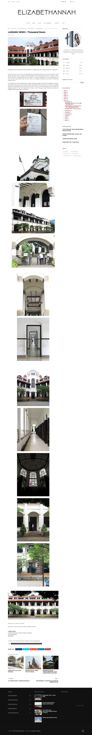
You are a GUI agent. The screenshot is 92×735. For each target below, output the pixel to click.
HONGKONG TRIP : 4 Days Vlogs (71, 142)
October (67, 112)
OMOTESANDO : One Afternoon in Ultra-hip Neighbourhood (73, 106)
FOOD (39, 23)
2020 (65, 95)
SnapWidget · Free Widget (80, 705)
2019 (65, 97)
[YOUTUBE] (65, 1)
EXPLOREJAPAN (66, 153)
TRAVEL (57, 23)
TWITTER (74, 73)
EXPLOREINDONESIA (30, 28)
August (67, 115)
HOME (9, 1)
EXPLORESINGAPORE (67, 155)
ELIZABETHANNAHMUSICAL (13, 712)
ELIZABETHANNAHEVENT (13, 700)
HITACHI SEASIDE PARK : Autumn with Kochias (48, 703)
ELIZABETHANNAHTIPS (12, 708)
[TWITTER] (63, 1)
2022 (65, 94)
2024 (65, 90)
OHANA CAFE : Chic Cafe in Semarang (14, 671)
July (66, 117)
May (66, 120)
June (66, 118)
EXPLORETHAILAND (77, 155)
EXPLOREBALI (66, 151)
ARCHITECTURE (14, 28)
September (68, 114)
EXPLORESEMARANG (39, 28)
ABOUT (13, 1)
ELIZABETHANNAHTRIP (22, 28)
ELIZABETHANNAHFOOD (12, 704)
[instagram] (82, 731)
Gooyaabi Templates (36, 731)
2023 (65, 92)
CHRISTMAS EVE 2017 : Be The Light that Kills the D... (73, 103)
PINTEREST (74, 65)
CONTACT (18, 1)
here (73, 53)
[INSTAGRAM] (61, 1)
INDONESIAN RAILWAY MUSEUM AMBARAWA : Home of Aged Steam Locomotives (50, 672)
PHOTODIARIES (47, 23)
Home (9, 28)
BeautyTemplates (20, 731)
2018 (65, 98)
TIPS (63, 23)
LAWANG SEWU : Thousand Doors (73, 108)
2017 (65, 100)
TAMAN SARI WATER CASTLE (70, 138)
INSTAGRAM (74, 68)
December (67, 101)
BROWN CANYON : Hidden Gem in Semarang (31, 671)
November (67, 110)
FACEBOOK (74, 62)
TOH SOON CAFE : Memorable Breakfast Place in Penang (49, 711)
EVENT (33, 23)
